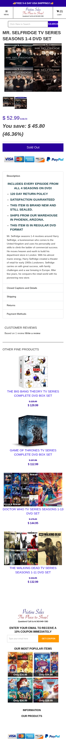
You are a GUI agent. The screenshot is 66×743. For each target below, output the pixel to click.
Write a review (32, 333)
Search (53, 24)
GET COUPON (48, 638)
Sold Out (33, 147)
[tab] (33, 176)
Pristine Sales (37, 724)
